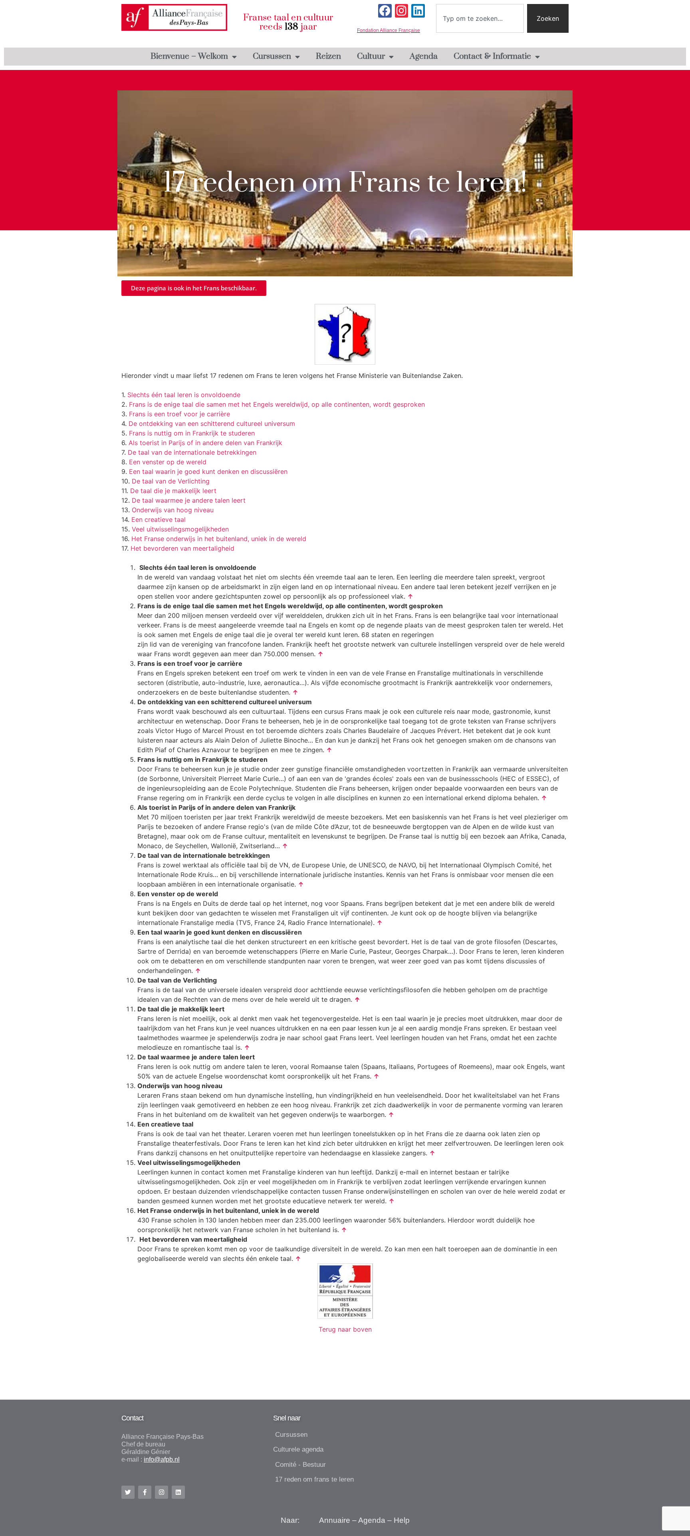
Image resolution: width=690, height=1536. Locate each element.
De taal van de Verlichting (171, 481)
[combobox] (480, 18)
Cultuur (371, 56)
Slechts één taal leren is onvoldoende (183, 395)
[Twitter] (128, 1492)
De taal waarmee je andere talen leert (189, 500)
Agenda (424, 56)
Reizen (328, 56)
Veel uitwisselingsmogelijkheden (180, 529)
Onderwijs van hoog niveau (173, 510)
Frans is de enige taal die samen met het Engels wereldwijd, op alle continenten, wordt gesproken (277, 404)
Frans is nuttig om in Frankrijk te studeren (192, 433)
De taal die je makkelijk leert (173, 491)
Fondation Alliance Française (388, 30)
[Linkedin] (418, 11)
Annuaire (334, 1520)
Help (402, 1520)
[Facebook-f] (144, 1492)
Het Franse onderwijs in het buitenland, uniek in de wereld (218, 539)
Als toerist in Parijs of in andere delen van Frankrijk (205, 443)
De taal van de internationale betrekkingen (192, 452)
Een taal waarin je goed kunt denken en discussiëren (208, 471)
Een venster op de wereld (167, 462)
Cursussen (272, 56)
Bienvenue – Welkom (189, 56)
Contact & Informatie (492, 56)
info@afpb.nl (162, 1459)
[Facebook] (385, 11)
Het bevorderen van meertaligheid (182, 548)
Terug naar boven (345, 1329)
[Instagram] (401, 11)
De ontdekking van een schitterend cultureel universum (212, 423)
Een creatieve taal (158, 519)
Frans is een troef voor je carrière (179, 414)
